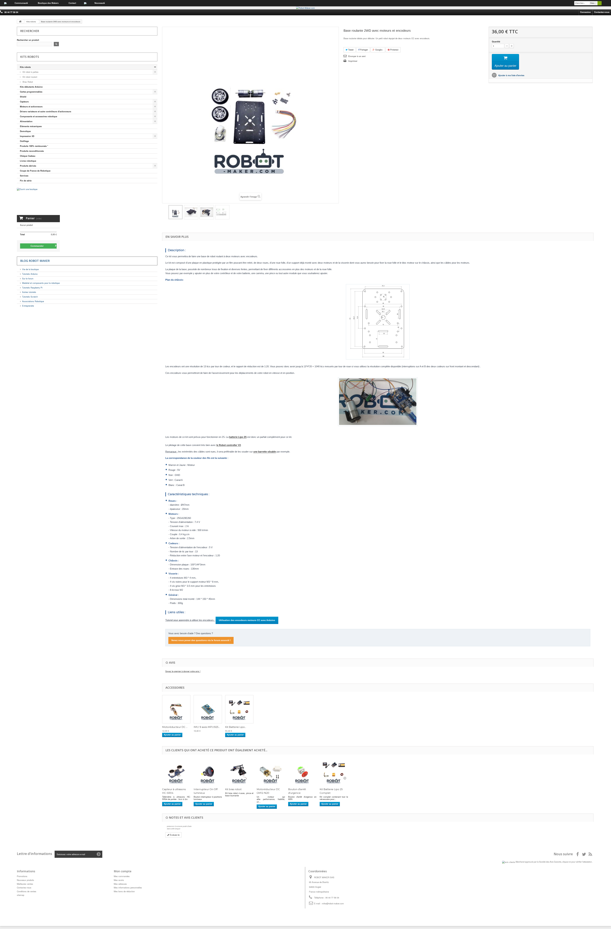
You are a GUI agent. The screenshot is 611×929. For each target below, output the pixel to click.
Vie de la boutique (30, 269)
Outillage (24, 141)
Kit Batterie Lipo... (235, 727)
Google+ (379, 49)
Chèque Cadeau (27, 155)
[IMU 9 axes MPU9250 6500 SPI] (208, 709)
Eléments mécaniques (31, 126)
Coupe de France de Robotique (35, 170)
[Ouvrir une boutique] (72, 201)
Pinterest (394, 49)
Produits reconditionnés (32, 150)
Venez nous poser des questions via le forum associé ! (201, 640)
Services (24, 175)
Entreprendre (28, 305)
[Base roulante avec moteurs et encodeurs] (176, 212)
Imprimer (352, 60)
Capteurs (24, 101)
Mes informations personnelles (128, 887)
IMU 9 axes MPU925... (207, 727)
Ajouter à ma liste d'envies (511, 75)
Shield (23, 96)
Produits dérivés (28, 165)
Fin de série (26, 180)
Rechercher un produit (28, 40)
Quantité (496, 41)
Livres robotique (28, 160)
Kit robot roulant (29, 76)
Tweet (351, 49)
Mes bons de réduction (124, 891)
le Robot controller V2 (228, 445)
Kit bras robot (233, 789)
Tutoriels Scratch (30, 296)
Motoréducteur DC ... (174, 727)
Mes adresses (120, 883)
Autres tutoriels (29, 292)
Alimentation (26, 121)
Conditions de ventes (26, 891)
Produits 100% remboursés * (34, 145)
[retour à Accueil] (20, 21)
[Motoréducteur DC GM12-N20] (176, 709)
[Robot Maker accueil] (5, 3)
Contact (72, 3)
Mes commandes (122, 876)
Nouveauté (100, 3)
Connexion (585, 12)
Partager (363, 49)
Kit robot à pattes (30, 71)
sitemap (20, 895)
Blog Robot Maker (35, 261)
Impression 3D (27, 136)
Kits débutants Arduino (31, 86)
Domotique (25, 131)
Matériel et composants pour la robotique (41, 282)
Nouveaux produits (25, 880)
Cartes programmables (31, 91)
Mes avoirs (119, 880)
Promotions (22, 876)
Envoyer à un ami (357, 56)
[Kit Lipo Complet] (239, 709)
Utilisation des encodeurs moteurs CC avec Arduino (247, 620)
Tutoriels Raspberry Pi (32, 287)
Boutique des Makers (48, 3)
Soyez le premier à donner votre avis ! (182, 671)
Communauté (21, 3)
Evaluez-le (174, 834)
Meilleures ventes (25, 883)
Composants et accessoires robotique (38, 116)
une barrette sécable (264, 451)
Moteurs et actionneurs (31, 106)
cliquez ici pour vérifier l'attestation (577, 861)
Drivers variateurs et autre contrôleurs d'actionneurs (45, 111)
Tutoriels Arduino (30, 273)
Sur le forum (27, 278)
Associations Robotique (33, 301)
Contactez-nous (601, 12)
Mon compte (122, 871)
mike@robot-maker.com (333, 903)
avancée (606, 3)
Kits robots (25, 66)
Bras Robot (27, 81)
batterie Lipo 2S (238, 437)
